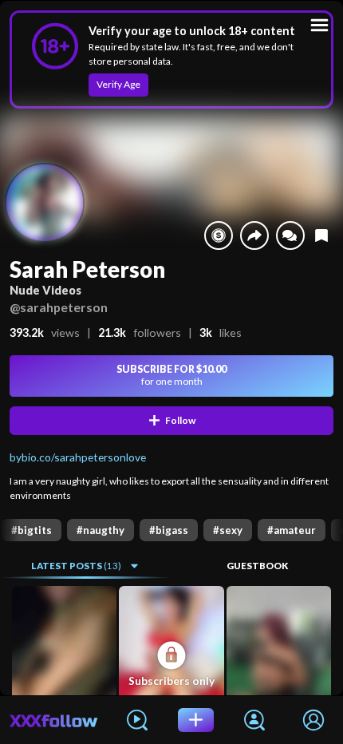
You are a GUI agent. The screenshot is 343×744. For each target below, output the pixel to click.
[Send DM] (290, 235)
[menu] (319, 25)
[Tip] (218, 235)
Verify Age (118, 84)
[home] (54, 720)
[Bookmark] (321, 235)
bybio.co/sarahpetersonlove (78, 457)
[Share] (254, 235)
